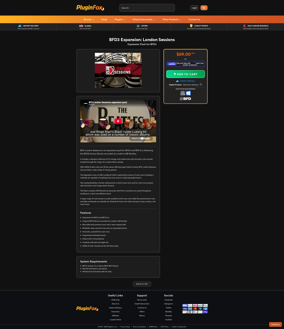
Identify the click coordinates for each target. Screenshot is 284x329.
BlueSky (168, 311)
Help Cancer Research (258, 26)
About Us (115, 303)
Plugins (119, 19)
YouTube (168, 319)
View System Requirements (185, 89)
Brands (88, 19)
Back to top (142, 284)
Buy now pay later (85, 28)
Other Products (171, 19)
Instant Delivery (30, 26)
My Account (142, 300)
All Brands (115, 300)
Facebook (169, 300)
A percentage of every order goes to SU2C (255, 28)
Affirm (144, 26)
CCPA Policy (164, 327)
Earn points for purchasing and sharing (198, 28)
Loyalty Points (201, 26)
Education (115, 311)
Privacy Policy (125, 327)
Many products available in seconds (28, 28)
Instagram (168, 303)
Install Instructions (142, 303)
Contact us (275, 324)
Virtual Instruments (143, 19)
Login (194, 8)
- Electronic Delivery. (184, 84)
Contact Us (194, 19)
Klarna (88, 26)
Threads (168, 315)
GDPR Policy (153, 327)
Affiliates (115, 315)
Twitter (168, 307)
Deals (104, 19)
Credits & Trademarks (179, 327)
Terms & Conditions (139, 327)
